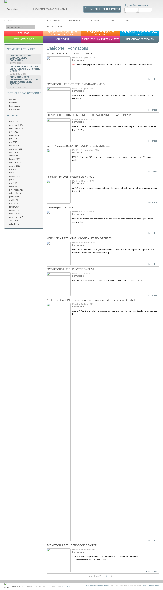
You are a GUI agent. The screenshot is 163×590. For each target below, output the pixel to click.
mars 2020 (13, 203)
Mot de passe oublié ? (131, 13)
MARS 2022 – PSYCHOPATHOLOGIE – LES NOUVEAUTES (79, 238)
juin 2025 (13, 139)
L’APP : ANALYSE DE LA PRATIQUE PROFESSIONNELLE (78, 146)
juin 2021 (13, 180)
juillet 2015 (14, 224)
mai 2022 (13, 169)
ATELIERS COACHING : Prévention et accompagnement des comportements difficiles (92, 300)
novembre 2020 (16, 190)
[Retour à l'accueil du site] (11, 9)
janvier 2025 (14, 145)
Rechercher (9, 21)
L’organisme (53, 21)
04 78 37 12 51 (67, 586)
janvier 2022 (14, 176)
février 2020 (14, 207)
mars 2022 (13, 173)
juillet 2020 (14, 197)
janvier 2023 (14, 166)
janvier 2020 (14, 210)
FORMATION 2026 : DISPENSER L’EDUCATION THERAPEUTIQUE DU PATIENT (24, 81)
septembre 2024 (16, 149)
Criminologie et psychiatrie (60, 207)
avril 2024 (13, 156)
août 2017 (13, 220)
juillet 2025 (14, 135)
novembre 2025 (16, 125)
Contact (127, 21)
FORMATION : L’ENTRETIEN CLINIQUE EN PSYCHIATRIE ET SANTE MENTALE (90, 115)
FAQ (112, 21)
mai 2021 (13, 183)
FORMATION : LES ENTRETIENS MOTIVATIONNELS (76, 84)
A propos (13, 99)
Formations (75, 21)
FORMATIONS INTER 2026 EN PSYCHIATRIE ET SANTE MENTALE (25, 68)
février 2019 (14, 214)
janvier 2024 (14, 159)
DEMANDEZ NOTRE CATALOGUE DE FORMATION (20, 57)
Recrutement (54, 27)
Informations (14, 106)
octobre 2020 (15, 193)
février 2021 (14, 186)
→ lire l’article (151, 79)
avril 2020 (13, 200)
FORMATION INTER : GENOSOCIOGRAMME (72, 545)
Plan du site (90, 585)
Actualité (96, 21)
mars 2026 (13, 122)
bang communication (151, 585)
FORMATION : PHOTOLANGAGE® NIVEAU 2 (71, 53)
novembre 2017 (16, 217)
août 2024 (13, 152)
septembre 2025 (16, 128)
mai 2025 (13, 142)
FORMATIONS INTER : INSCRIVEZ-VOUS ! (70, 269)
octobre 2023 (15, 163)
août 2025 (13, 132)
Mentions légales (102, 585)
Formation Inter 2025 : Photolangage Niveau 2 (70, 176)
